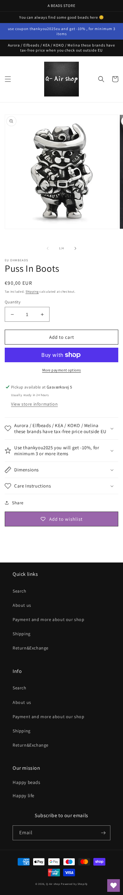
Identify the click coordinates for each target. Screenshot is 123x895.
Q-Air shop (53, 884)
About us (22, 605)
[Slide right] (75, 248)
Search (19, 591)
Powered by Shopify (74, 884)
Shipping (32, 291)
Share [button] (18, 503)
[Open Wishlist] (113, 885)
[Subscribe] (103, 832)
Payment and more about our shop (49, 619)
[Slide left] (48, 248)
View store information (34, 404)
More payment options (61, 370)
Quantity (12, 302)
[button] (8, 79)
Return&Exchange (31, 648)
